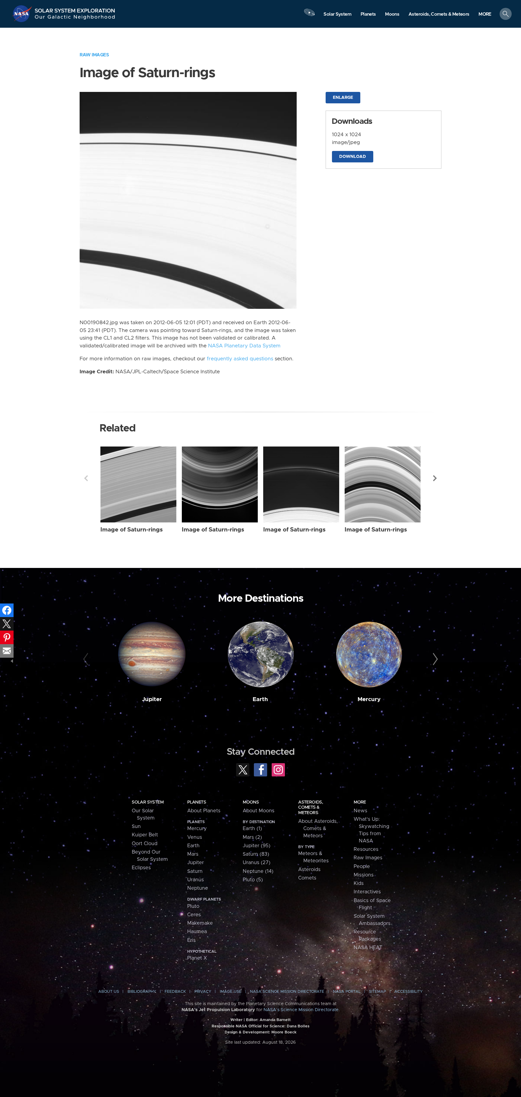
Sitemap (377, 992)
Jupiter (152, 699)
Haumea (197, 931)
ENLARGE (343, 98)
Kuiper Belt (145, 834)
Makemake (200, 923)
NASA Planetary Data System (244, 346)
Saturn (195, 871)
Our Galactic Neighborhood (75, 18)
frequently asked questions (240, 359)
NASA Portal (347, 992)
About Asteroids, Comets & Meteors (318, 828)
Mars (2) (252, 837)
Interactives (367, 891)
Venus (194, 837)
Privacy (202, 992)
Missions (364, 875)
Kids (359, 883)
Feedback (175, 992)
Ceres (194, 914)
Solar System (147, 802)
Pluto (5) (253, 879)
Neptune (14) (258, 871)
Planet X (197, 958)
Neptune (197, 888)
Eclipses (141, 867)
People (362, 866)
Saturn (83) (256, 854)
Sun (136, 826)
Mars (192, 854)
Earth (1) (252, 828)
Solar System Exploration (75, 9)
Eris (191, 940)
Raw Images (94, 55)
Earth (260, 699)
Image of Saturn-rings (131, 530)
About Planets (203, 810)
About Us (108, 992)
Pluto (193, 906)
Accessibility (408, 992)
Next (435, 478)
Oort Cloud (144, 843)
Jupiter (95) (256, 845)
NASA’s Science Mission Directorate (301, 1010)
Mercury (369, 699)
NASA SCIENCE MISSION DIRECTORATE (287, 992)
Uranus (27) (256, 862)
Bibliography (142, 992)
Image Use (231, 992)
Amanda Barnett (275, 1020)
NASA (22, 13)
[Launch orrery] (309, 15)
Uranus (195, 879)
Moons (251, 802)
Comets (307, 878)
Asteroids (309, 869)
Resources (366, 849)
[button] (485, 14)
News (360, 810)
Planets (196, 802)
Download (352, 157)
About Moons (258, 810)
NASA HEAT (368, 947)
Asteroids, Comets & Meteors (310, 807)
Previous (85, 478)
